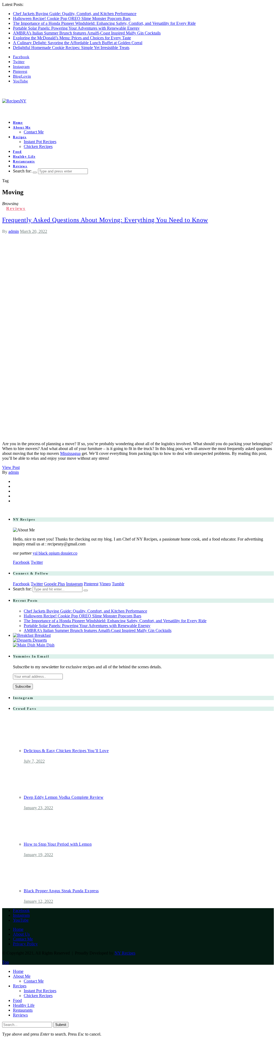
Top (5, 962)
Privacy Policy (25, 944)
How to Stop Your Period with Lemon (58, 844)
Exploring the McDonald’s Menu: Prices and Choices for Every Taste (72, 38)
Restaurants (24, 161)
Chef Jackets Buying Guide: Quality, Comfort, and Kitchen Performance (74, 13)
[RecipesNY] (14, 101)
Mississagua (70, 453)
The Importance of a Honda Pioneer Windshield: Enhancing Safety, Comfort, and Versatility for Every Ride (104, 23)
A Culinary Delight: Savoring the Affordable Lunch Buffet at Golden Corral (77, 42)
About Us (21, 934)
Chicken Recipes (38, 146)
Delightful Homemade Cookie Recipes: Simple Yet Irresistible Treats (71, 47)
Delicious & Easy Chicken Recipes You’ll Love (66, 750)
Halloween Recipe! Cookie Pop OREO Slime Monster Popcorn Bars (71, 18)
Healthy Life (24, 156)
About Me (22, 127)
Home (18, 122)
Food (17, 152)
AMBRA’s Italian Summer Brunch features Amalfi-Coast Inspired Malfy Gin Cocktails (87, 33)
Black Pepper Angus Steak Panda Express (61, 890)
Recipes (20, 137)
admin (13, 231)
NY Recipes (125, 953)
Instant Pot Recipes (40, 141)
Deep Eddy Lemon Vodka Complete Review (64, 797)
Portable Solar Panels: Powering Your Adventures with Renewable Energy (76, 28)
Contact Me (34, 132)
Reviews (20, 166)
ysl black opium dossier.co (55, 553)
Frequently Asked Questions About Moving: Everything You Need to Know (105, 219)
